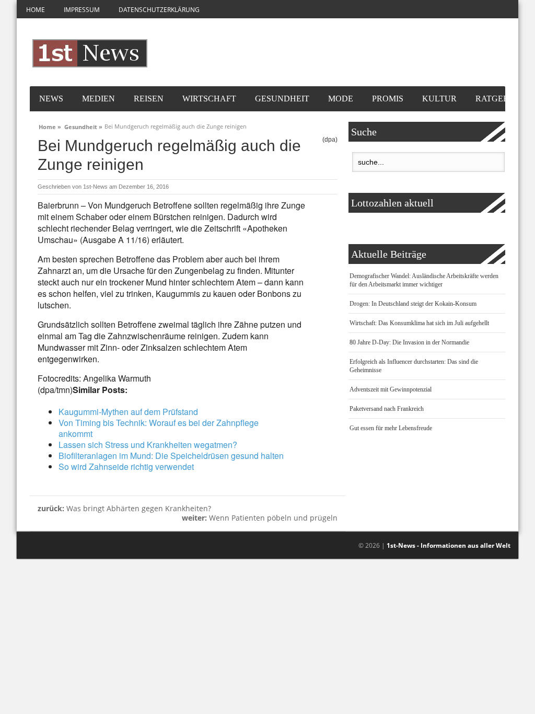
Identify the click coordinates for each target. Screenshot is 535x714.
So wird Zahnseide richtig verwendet (126, 466)
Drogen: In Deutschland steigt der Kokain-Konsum (413, 303)
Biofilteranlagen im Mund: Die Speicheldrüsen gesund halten (171, 456)
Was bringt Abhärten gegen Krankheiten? (124, 508)
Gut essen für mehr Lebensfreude (391, 428)
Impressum (82, 9)
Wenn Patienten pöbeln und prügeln (260, 518)
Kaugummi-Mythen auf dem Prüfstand (128, 412)
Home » (50, 125)
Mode (340, 98)
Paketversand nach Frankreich (387, 408)
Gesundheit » (83, 125)
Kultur (439, 98)
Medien (98, 98)
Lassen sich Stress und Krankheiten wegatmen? (148, 445)
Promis (387, 98)
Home (35, 9)
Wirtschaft (209, 98)
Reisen (149, 98)
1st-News (95, 186)
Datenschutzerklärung (159, 9)
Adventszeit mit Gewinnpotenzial (391, 389)
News (51, 98)
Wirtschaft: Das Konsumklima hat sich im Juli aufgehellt (419, 323)
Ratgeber (497, 98)
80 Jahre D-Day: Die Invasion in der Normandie (409, 342)
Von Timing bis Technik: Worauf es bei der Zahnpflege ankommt (159, 428)
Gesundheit (282, 98)
